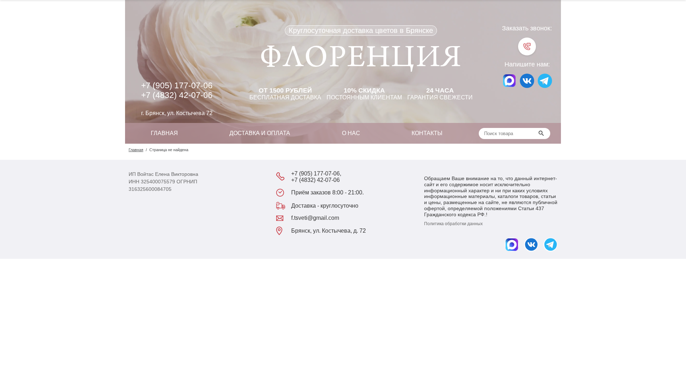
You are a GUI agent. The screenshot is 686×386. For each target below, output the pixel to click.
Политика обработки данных (453, 223)
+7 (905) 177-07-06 (177, 85)
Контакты (427, 133)
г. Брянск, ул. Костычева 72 (177, 113)
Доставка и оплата (259, 133)
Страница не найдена (168, 150)
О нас (351, 133)
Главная (164, 133)
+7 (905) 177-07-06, (316, 173)
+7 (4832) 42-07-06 (177, 95)
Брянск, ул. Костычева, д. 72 (328, 231)
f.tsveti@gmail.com (315, 218)
